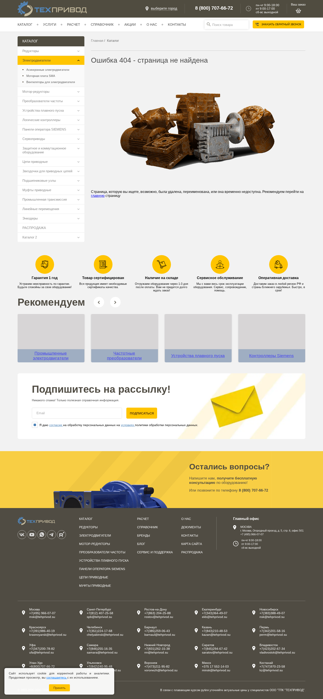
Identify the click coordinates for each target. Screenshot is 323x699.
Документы (191, 527)
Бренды (143, 535)
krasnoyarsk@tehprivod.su (47, 634)
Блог (141, 544)
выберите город (164, 8)
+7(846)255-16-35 (99, 648)
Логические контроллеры (41, 120)
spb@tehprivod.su (99, 617)
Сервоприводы (33, 139)
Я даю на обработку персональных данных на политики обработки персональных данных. (118, 425)
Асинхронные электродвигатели (47, 69)
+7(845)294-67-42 (214, 648)
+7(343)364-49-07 (214, 613)
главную (98, 196)
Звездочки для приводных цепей (47, 171)
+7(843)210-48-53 (214, 631)
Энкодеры (30, 218)
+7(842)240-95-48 (99, 666)
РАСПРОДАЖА (34, 228)
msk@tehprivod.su (42, 617)
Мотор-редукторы (35, 91)
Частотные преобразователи (124, 355)
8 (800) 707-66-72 (214, 8)
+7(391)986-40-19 (42, 631)
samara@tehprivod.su (102, 652)
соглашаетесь (56, 677)
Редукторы (30, 51)
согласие (56, 425)
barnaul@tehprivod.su (159, 634)
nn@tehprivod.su (156, 652)
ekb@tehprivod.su (214, 617)
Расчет (73, 24)
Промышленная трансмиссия (44, 199)
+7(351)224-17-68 (99, 631)
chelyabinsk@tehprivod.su (105, 634)
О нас (152, 24)
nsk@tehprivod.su (272, 617)
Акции (130, 24)
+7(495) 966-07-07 (42, 613)
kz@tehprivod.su (271, 670)
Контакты (177, 24)
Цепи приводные (35, 161)
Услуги (49, 24)
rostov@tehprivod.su (158, 617)
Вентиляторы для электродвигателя (50, 82)
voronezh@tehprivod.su (161, 670)
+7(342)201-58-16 (272, 631)
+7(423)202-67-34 (272, 648)
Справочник (102, 24)
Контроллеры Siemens (271, 355)
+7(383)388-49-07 (272, 613)
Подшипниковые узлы (39, 180)
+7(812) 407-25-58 (100, 613)
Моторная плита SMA (40, 76)
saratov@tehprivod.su (217, 652)
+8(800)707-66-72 (42, 666)
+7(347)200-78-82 (42, 648)
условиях (128, 425)
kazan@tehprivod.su (216, 634)
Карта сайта (191, 544)
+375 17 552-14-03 (215, 666)
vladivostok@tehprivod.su (277, 652)
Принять (59, 688)
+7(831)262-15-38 (157, 648)
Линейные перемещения (40, 209)
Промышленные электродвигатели (51, 355)
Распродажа (192, 552)
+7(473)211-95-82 (157, 666)
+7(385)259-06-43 (157, 631)
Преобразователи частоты (42, 101)
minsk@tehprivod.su (216, 670)
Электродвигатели (36, 60)
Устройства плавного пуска (43, 110)
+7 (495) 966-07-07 (252, 534)
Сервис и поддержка (155, 552)
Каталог (25, 24)
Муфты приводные (36, 190)
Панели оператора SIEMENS (44, 129)
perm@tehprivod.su (273, 634)
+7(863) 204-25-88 (157, 613)
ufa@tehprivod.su (41, 652)
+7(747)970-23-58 (272, 666)
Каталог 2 (29, 237)
